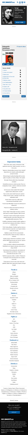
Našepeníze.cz (21, 393)
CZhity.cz (15, 393)
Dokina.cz (10, 393)
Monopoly (14, 372)
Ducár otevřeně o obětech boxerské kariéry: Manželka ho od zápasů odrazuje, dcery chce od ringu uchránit (14, 246)
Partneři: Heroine (14, 400)
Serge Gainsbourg (18, 9)
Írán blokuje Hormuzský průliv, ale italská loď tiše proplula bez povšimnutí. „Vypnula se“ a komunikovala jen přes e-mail (14, 251)
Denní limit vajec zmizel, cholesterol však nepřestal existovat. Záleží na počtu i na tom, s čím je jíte (14, 166)
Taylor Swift (14, 356)
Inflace (14, 272)
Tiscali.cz (14, 270)
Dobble (14, 374)
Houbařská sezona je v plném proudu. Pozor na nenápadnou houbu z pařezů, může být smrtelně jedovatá (14, 185)
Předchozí (6, 96)
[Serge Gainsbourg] (7, 15)
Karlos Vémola (14, 333)
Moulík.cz (24, 391)
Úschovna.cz (14, 391)
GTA (14, 301)
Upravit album (22, 46)
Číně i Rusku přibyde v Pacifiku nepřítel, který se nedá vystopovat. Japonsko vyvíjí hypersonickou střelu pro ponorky (14, 228)
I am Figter (14, 329)
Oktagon (14, 321)
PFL (14, 325)
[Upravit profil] (24, 8)
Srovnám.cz (9, 395)
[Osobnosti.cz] (8, 2)
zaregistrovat (16, 407)
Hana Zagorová (14, 346)
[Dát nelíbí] (11, 64)
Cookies (7, 429)
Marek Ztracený (14, 354)
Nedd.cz (19, 391)
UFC (14, 319)
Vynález (14, 290)
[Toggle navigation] (24, 2)
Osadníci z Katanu (14, 370)
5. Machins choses (7, 80)
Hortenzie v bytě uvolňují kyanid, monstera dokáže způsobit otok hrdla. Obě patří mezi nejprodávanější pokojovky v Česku (14, 217)
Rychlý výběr (20, 22)
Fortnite (14, 307)
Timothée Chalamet (14, 360)
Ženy (17, 388)
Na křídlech (14, 380)
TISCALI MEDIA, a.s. (14, 431)
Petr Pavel (14, 344)
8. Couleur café (6, 86)
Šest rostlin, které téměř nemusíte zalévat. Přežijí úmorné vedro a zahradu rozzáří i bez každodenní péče (14, 195)
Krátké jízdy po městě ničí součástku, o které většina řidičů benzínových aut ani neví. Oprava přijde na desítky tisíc (14, 240)
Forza (14, 305)
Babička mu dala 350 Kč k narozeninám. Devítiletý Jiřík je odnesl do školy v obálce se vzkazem (14, 234)
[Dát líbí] (4, 64)
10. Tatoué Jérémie (7, 91)
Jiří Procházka (14, 335)
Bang (14, 368)
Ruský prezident (14, 282)
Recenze (14, 295)
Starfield (14, 299)
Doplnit (14, 412)
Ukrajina (14, 274)
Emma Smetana (14, 358)
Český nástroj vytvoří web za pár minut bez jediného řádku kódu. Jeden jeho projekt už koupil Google (14, 263)
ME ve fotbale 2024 (14, 280)
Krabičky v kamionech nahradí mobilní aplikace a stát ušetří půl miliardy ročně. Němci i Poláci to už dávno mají (14, 223)
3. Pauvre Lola (6, 74)
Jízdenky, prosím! (14, 384)
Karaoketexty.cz (6, 391)
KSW (14, 327)
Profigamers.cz (10, 390)
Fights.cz (14, 317)
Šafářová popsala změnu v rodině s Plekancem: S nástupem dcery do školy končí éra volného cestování (14, 257)
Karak (14, 382)
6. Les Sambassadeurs (7, 82)
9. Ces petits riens (6, 88)
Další (23, 96)
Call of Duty (14, 309)
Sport (14, 388)
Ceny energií (14, 284)
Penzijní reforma (14, 288)
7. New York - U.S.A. (7, 84)
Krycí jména (14, 378)
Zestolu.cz (14, 364)
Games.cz (14, 293)
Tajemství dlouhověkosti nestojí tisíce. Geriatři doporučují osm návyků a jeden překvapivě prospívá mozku (14, 172)
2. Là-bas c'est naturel (7, 72)
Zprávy (10, 388)
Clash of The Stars (14, 323)
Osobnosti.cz (14, 340)
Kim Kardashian (14, 350)
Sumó (14, 331)
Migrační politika (14, 278)
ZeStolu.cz (17, 390)
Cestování (21, 388)
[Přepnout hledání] (18, 2)
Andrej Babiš (14, 342)
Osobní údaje (12, 429)
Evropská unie (14, 286)
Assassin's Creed (14, 297)
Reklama (3, 429)
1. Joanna (5, 70)
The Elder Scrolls (14, 311)
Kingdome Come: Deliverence (14, 313)
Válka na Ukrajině (14, 276)
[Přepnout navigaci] (20, 2)
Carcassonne (14, 366)
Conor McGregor (14, 337)
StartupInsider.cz (17, 395)
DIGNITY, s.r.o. (4, 432)
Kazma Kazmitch (14, 348)
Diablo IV (14, 303)
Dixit (14, 376)
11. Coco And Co (6, 93)
